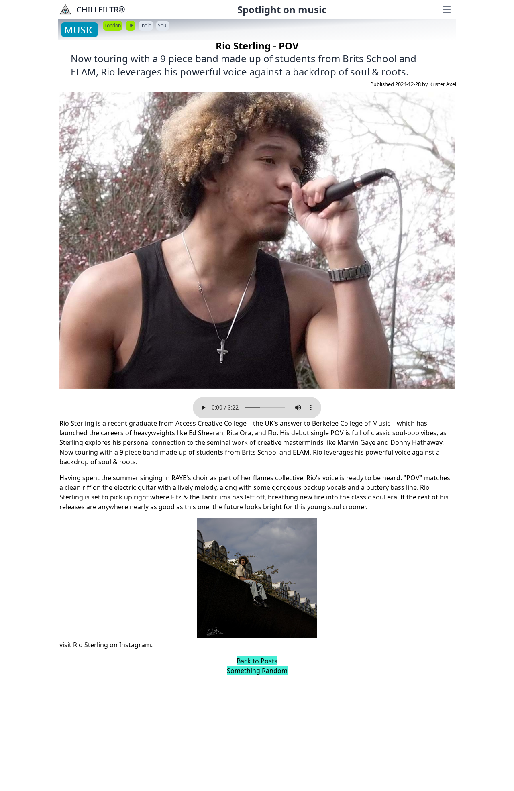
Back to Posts (257, 660)
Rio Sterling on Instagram (112, 644)
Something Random (257, 670)
